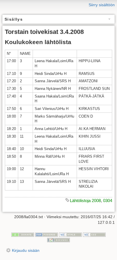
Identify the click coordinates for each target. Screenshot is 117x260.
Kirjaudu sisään (25, 250)
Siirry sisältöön (102, 5)
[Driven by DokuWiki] (58, 239)
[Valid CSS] (94, 234)
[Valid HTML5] (70, 234)
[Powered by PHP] (46, 234)
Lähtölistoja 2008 (85, 200)
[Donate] (22, 234)
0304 (107, 200)
